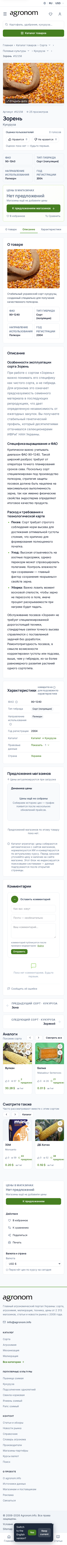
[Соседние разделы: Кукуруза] (47, 50)
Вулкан (9, 1068)
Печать (17, 1242)
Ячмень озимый (12, 1400)
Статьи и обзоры (13, 1422)
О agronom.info (12, 1478)
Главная (8, 45)
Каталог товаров (35, 33)
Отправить (19, 951)
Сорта (43, 45)
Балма (41, 1068)
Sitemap (8, 1528)
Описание (29, 229)
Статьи (58, 1540)
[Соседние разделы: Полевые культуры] (28, 50)
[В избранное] (28, 1046)
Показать (38, 745)
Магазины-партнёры (15, 1450)
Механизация (11, 1350)
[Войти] (60, 14)
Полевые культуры (14, 50)
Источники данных (14, 1483)
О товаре (11, 229)
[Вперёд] (38, 1037)
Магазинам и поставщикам (19, 1489)
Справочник (10, 1433)
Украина (36, 755)
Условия (8, 1524)
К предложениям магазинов (31, 208)
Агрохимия (9, 1344)
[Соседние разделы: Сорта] (49, 45)
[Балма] (49, 1053)
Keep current (44, 1532)
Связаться (9, 1500)
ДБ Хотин (43, 1145)
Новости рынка (12, 1428)
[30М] (17, 1130)
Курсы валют (11, 1456)
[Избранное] (50, 14)
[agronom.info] (24, 14)
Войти (41, 945)
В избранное (17, 215)
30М (8, 1145)
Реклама (8, 1494)
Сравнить (54, 215)
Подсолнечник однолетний (19, 1389)
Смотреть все (54, 1037)
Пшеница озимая (13, 1378)
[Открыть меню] (5, 13)
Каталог (26, 1114)
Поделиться (20, 1235)
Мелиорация (10, 1355)
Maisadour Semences (49, 1072)
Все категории (12, 1361)
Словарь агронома (14, 1439)
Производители (12, 1445)
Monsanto (10, 1149)
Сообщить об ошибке (24, 988)
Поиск (6, 1461)
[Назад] (30, 1037)
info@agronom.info (19, 1322)
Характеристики (51, 229)
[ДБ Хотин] (49, 1130)
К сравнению (21, 1227)
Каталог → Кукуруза (43, 738)
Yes (32, 1532)
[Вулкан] (17, 1053)
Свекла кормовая (14, 1394)
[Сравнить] (28, 1052)
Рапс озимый (11, 1406)
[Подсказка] (16, 702)
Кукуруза (39, 50)
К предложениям (33, 1201)
